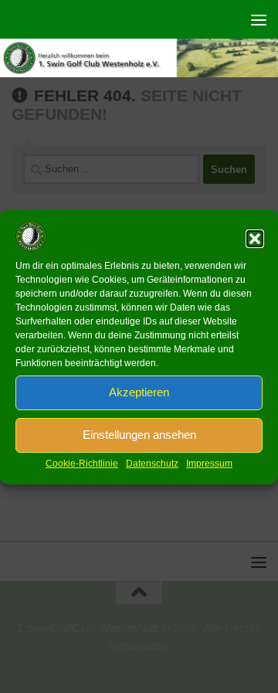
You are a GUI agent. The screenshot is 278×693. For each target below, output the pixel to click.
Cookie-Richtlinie (82, 463)
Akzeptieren (139, 392)
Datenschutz (152, 463)
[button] (255, 238)
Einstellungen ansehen (139, 434)
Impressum (209, 463)
